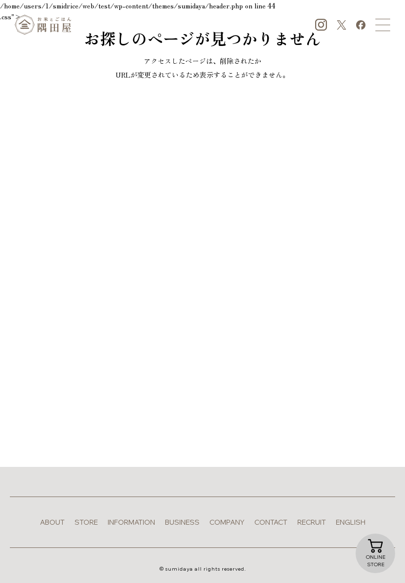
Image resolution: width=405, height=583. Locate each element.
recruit (311, 522)
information (131, 522)
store (86, 522)
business (182, 522)
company (226, 522)
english (350, 522)
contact (270, 522)
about (52, 522)
